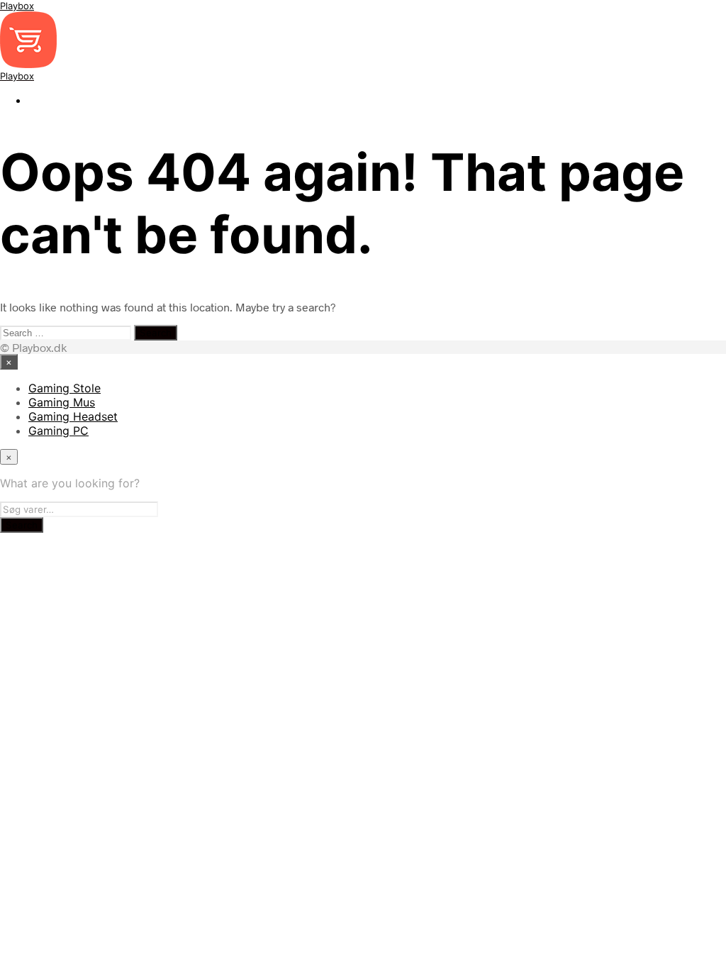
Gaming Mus (61, 402)
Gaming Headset (73, 416)
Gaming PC (58, 430)
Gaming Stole (64, 388)
